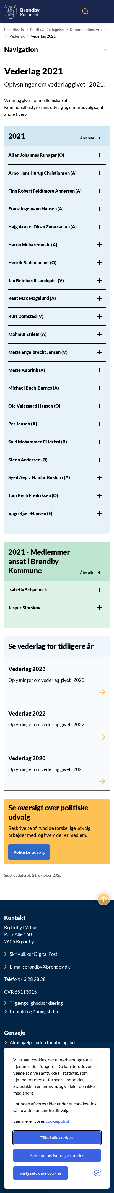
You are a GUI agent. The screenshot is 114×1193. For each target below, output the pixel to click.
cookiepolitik (58, 1121)
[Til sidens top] (104, 899)
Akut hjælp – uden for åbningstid (42, 1042)
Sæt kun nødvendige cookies (57, 1155)
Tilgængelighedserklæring (36, 1003)
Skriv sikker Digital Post (33, 954)
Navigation (21, 49)
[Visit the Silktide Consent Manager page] (97, 1173)
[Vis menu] (104, 11)
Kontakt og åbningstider (34, 1011)
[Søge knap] (85, 11)
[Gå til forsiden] (22, 11)
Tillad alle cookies (57, 1137)
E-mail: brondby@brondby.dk (40, 967)
